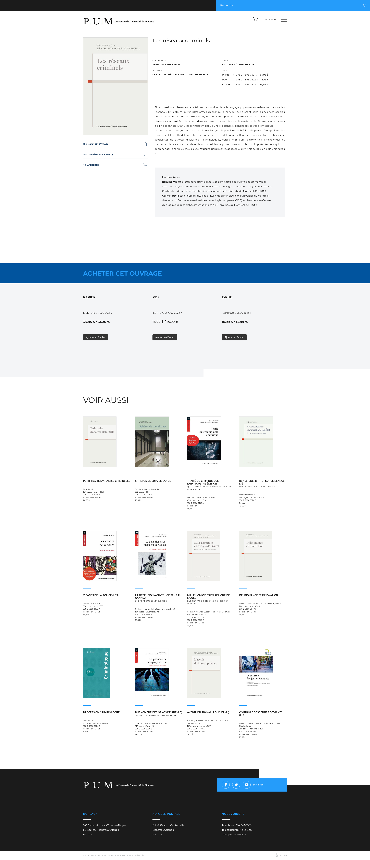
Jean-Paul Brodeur (166, 64)
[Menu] (284, 19)
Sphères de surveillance (153, 481)
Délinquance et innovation (258, 595)
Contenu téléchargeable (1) (98, 154)
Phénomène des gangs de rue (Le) (158, 713)
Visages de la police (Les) (101, 595)
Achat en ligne (91, 165)
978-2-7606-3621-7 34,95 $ (252, 74)
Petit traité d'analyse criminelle (106, 481)
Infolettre (270, 19)
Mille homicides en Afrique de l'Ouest (208, 599)
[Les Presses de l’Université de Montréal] (119, 19)
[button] (255, 19)
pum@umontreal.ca (234, 834)
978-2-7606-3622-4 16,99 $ (252, 79)
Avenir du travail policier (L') (208, 712)
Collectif (159, 74)
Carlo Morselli (197, 74)
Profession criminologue (101, 712)
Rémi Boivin (176, 74)
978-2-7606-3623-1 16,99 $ (252, 84)
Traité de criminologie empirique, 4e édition (210, 485)
